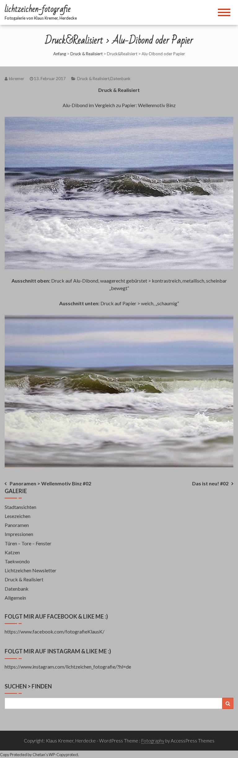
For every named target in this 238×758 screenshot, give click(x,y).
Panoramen (17, 525)
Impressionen (19, 534)
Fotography (152, 740)
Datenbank (120, 78)
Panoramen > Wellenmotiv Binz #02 (50, 483)
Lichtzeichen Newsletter (30, 570)
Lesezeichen (17, 516)
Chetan (39, 754)
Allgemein (15, 598)
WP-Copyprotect (63, 754)
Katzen (12, 552)
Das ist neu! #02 (210, 483)
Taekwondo (17, 561)
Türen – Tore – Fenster (28, 543)
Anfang (59, 53)
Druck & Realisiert (86, 53)
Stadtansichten (20, 507)
